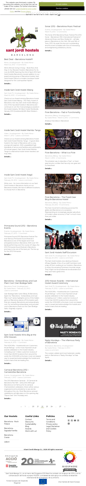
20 (33, 406)
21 (38, 406)
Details (7, 84)
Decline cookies (62, 8)
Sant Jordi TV (9, 93)
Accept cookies (61, 4)
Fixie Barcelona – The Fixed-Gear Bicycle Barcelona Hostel (60, 198)
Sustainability (30, 424)
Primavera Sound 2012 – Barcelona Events (20, 227)
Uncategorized (14, 63)
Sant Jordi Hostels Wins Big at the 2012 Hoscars (20, 336)
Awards (28, 429)
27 (60, 406)
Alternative (49, 346)
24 (52, 406)
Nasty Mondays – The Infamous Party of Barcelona (62, 341)
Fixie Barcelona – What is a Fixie (60, 152)
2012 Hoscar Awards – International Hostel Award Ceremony (61, 282)
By (27, 63)
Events (47, 30)
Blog (27, 426)
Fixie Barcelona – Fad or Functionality (62, 112)
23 (47, 406)
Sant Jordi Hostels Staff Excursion (60, 252)
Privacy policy (52, 424)
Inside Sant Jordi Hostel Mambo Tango (22, 130)
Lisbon (7, 442)
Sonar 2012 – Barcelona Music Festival (63, 26)
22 (42, 406)
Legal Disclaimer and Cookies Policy (53, 428)
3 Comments (21, 65)
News (6, 63)
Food (14, 286)
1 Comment (22, 233)
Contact (28, 419)
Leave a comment (22, 136)
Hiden (6, 133)
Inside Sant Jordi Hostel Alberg (18, 90)
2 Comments (62, 32)
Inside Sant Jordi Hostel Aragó (18, 175)
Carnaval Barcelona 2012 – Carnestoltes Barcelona (16, 371)
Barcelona (48, 116)
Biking (55, 116)
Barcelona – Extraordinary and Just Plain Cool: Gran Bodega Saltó (20, 282)
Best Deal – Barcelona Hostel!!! (18, 59)
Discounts (29, 422)
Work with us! (31, 431)
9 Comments (64, 205)
